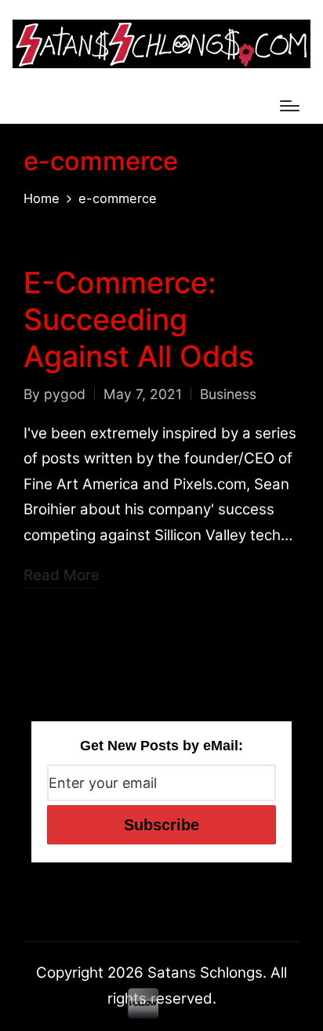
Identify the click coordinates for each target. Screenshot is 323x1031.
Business (228, 394)
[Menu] (289, 105)
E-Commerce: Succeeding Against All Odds (139, 319)
